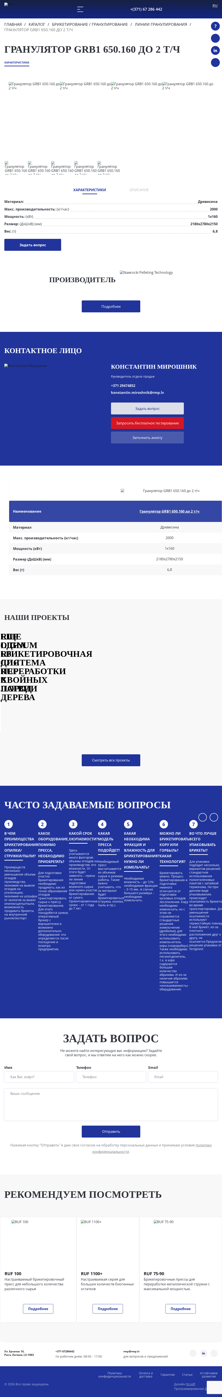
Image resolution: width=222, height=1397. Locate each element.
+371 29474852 (123, 385)
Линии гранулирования (161, 24)
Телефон (83, 1068)
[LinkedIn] (215, 50)
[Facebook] (215, 62)
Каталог (37, 24)
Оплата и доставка (146, 1374)
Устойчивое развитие (209, 1374)
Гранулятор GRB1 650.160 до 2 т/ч (169, 511)
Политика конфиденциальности (114, 1374)
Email (153, 1068)
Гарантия (168, 1374)
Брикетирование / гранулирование (90, 24)
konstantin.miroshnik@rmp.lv (137, 392)
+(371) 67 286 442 (146, 9)
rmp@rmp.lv (131, 1351)
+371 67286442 (65, 1351)
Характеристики (16, 62)
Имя (8, 1068)
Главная (13, 24)
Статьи (187, 1374)
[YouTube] (215, 38)
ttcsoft (190, 1384)
